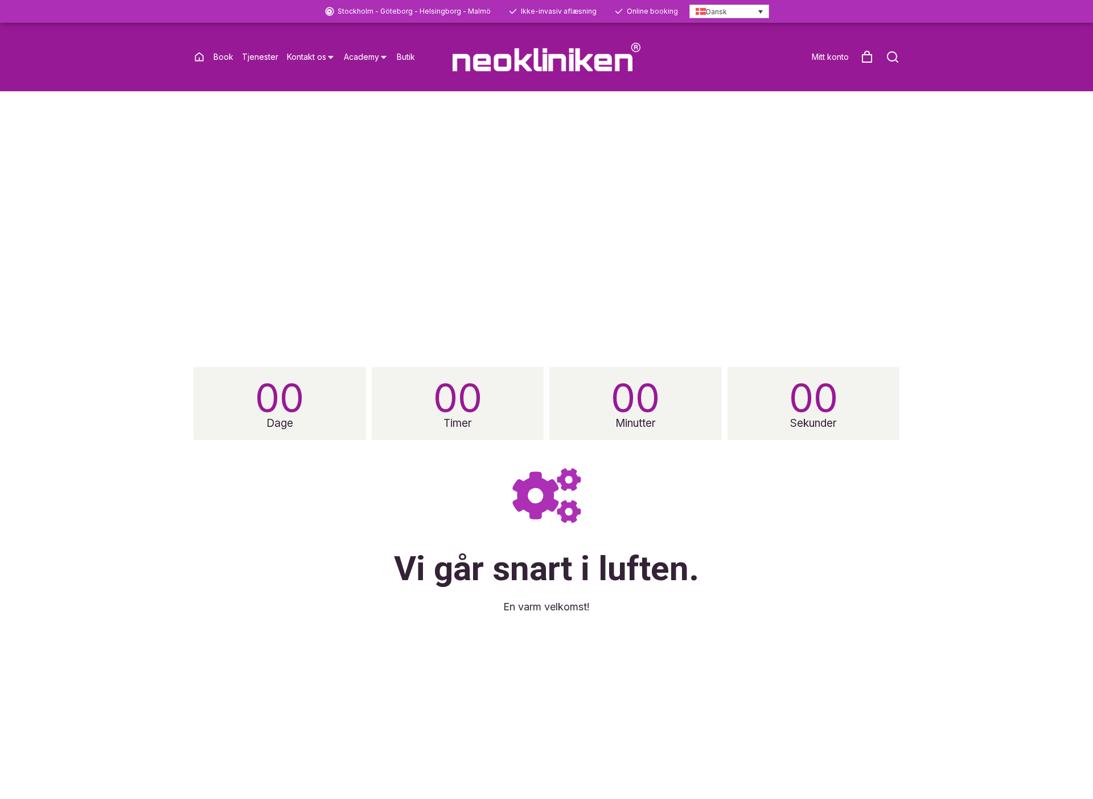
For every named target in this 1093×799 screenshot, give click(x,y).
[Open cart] (867, 57)
